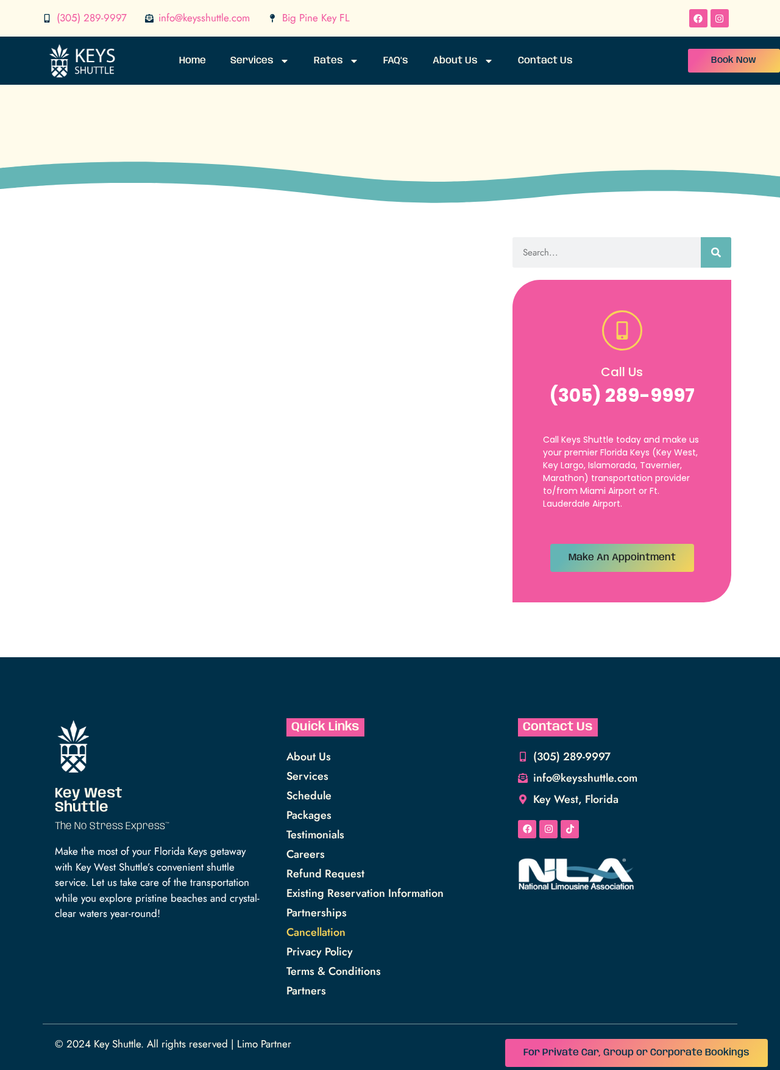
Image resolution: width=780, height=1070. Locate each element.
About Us (455, 60)
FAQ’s (395, 60)
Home (192, 60)
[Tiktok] (570, 829)
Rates (328, 60)
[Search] (716, 252)
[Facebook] (698, 18)
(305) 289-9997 (622, 395)
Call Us (622, 371)
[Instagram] (720, 18)
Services (252, 60)
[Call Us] (622, 330)
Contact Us (545, 60)
